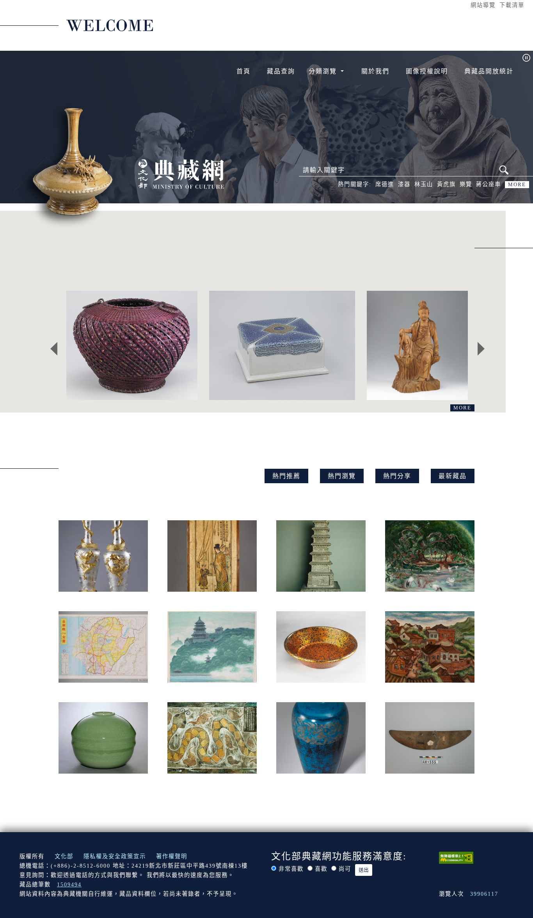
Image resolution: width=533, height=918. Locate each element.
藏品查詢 (281, 71)
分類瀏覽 (324, 71)
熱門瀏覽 (342, 476)
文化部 (64, 856)
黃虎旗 (446, 184)
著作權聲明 (171, 856)
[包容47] (282, 345)
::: (463, 5)
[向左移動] (54, 349)
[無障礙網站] (456, 857)
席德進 (384, 184)
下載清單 (511, 5)
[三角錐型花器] (131, 345)
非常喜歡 (291, 869)
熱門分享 (397, 476)
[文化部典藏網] (181, 173)
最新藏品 (453, 476)
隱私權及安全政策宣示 (115, 856)
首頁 (243, 71)
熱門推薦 (286, 476)
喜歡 (321, 869)
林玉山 (423, 184)
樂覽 (466, 184)
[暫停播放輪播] (526, 57)
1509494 (69, 884)
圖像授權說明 (427, 71)
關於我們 (375, 71)
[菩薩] (417, 345)
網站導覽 (483, 5)
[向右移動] (481, 349)
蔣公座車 (488, 184)
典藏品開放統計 (488, 71)
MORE (517, 184)
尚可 (345, 869)
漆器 (404, 184)
